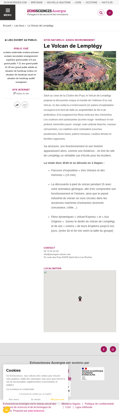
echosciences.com (15, 2)
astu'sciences (36, 410)
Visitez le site (22, 93)
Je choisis (35, 399)
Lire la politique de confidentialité (20, 389)
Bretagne (37, 2)
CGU (68, 407)
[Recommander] (25, 105)
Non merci (14, 399)
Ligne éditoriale (83, 407)
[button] (6, 409)
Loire (78, 2)
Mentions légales (71, 403)
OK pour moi (57, 399)
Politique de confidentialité (99, 403)
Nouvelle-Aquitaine (59, 2)
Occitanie (91, 2)
